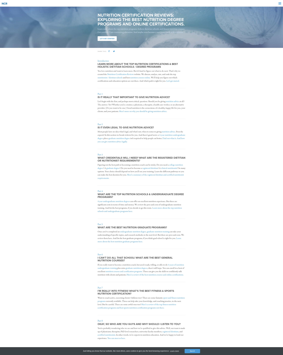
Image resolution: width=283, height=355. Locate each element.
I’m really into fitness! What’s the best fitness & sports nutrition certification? (136, 292)
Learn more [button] (174, 351)
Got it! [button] (192, 351)
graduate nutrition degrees (136, 268)
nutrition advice (172, 101)
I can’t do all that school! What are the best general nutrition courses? (135, 259)
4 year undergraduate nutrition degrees (114, 201)
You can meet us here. (116, 338)
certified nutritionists (106, 334)
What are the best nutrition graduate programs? (132, 227)
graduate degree (113, 168)
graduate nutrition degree (119, 138)
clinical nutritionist (169, 168)
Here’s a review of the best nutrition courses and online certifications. (155, 274)
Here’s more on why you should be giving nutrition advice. (143, 111)
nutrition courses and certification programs (123, 271)
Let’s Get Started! (107, 39)
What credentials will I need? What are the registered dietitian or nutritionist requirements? (141, 159)
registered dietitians (170, 331)
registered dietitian (150, 168)
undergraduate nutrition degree (133, 231)
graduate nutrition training (158, 231)
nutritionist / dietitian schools (110, 77)
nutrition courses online (140, 77)
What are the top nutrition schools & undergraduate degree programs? (141, 196)
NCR (4, 3)
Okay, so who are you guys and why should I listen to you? (139, 324)
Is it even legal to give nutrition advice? (126, 127)
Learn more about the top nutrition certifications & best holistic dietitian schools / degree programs (138, 65)
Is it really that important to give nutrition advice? (134, 97)
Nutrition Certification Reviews (120, 74)
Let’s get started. (172, 80)
